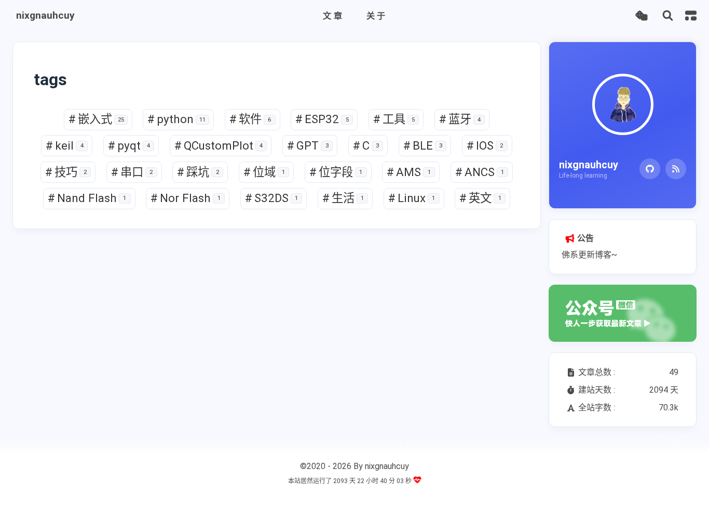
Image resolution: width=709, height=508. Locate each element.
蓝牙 (460, 119)
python (176, 119)
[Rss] (675, 168)
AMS (408, 172)
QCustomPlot (218, 145)
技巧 (66, 172)
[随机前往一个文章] (641, 16)
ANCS (479, 172)
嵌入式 (96, 119)
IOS (485, 145)
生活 (343, 198)
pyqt (129, 145)
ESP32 (321, 119)
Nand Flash (87, 198)
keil (64, 145)
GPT (307, 145)
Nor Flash (185, 198)
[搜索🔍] (668, 16)
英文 (480, 198)
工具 (394, 119)
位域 (264, 172)
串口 (132, 172)
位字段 (335, 172)
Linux (411, 198)
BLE (422, 145)
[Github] (649, 168)
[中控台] (691, 15)
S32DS (271, 198)
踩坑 (198, 172)
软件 (250, 119)
